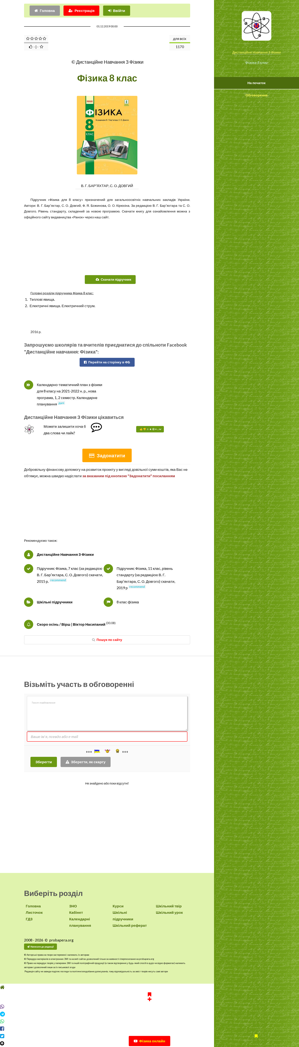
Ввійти (119, 10)
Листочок (34, 912)
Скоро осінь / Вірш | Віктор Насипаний (71, 624)
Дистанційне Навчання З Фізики (256, 52)
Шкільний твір (169, 906)
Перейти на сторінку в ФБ (109, 362)
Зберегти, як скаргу (88, 762)
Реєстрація (84, 10)
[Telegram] (149, 1014)
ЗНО (73, 906)
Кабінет (76, 912)
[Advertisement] (107, 244)
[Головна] (149, 987)
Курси (118, 906)
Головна (47, 10)
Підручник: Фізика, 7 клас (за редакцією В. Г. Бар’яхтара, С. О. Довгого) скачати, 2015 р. (70, 575)
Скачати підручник (116, 279)
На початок (256, 83)
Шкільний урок (169, 912)
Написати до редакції (42, 946)
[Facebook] (149, 1028)
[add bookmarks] (149, 996)
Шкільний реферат (130, 925)
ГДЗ (29, 919)
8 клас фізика (128, 602)
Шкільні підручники (55, 602)
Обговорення (257, 95)
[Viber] (149, 1006)
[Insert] (97, 751)
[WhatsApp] (149, 1021)
